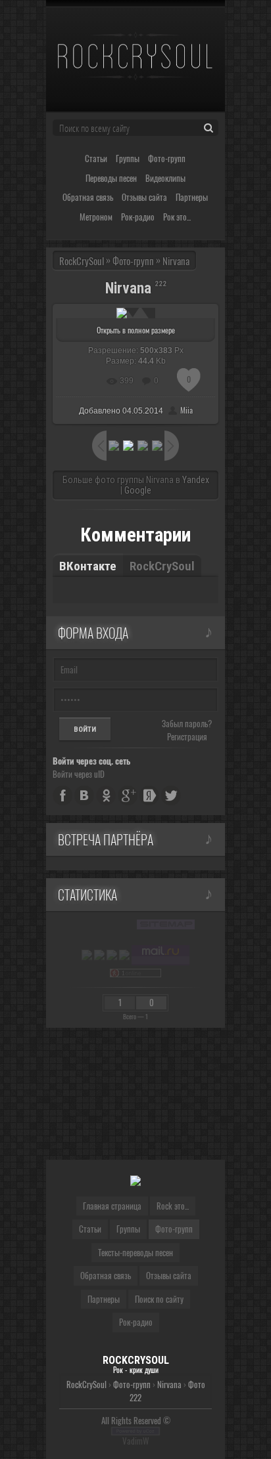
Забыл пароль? (187, 723)
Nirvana (169, 1384)
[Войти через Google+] (127, 795)
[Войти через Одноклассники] (106, 795)
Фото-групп (132, 1384)
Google (137, 490)
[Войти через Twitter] (171, 795)
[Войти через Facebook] (62, 795)
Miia (186, 409)
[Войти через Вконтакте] (84, 795)
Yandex (195, 480)
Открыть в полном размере (136, 329)
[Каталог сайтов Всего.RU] (99, 955)
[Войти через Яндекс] (149, 795)
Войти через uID (79, 773)
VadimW (135, 1440)
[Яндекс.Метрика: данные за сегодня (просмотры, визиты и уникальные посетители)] (87, 955)
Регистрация (187, 736)
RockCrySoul (81, 260)
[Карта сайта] (166, 924)
